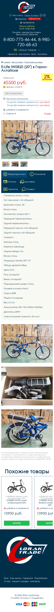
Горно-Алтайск (31, 15)
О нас (7, 581)
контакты (42, 54)
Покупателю (40, 578)
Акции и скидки (20, 581)
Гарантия (12, 54)
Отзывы (47, 113)
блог (33, 54)
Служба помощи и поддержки (27, 598)
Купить (17, 523)
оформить (34, 18)
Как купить (24, 54)
